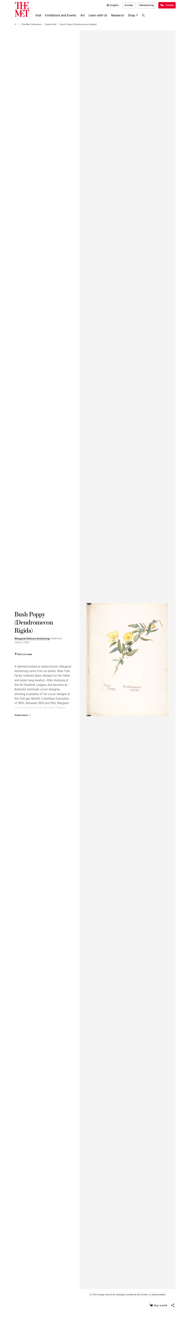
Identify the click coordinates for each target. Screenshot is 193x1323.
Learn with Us (98, 15)
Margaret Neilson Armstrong (32, 638)
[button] (173, 1305)
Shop (131, 15)
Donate (129, 5)
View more (21, 715)
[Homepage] (22, 9)
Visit (38, 15)
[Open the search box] (143, 15)
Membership (146, 5)
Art (82, 15)
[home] (16, 24)
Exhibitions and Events (60, 15)
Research (117, 15)
